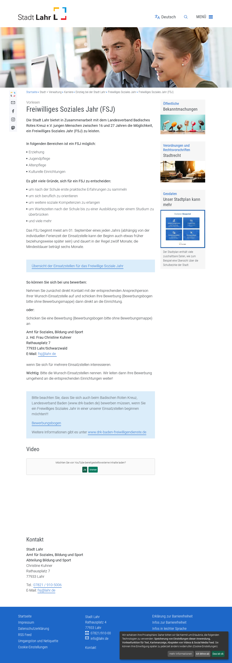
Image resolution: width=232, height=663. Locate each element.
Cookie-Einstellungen (33, 647)
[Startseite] (49, 13)
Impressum (26, 622)
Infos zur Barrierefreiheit (169, 622)
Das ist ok (218, 653)
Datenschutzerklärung (33, 628)
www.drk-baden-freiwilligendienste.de (117, 432)
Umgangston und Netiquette (38, 641)
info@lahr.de (99, 638)
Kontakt (90, 647)
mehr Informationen (180, 653)
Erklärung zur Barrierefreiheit (172, 616)
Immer (93, 469)
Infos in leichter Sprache (169, 628)
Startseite (31, 92)
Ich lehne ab (202, 653)
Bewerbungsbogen (46, 423)
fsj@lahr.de (47, 354)
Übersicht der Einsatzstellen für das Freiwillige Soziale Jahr (77, 266)
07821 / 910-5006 (47, 585)
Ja (84, 469)
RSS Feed (25, 635)
